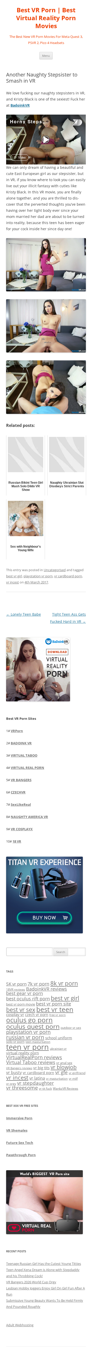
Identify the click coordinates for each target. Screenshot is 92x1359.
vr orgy (11, 1083)
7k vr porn (38, 984)
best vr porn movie (20, 1004)
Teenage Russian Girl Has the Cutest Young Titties (43, 1263)
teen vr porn (27, 1047)
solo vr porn (15, 1041)
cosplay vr (15, 1014)
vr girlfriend (77, 1073)
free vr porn (57, 1015)
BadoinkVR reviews (46, 989)
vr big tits (41, 1067)
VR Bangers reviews (19, 1068)
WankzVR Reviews (65, 1088)
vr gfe (61, 1072)
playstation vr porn (38, 576)
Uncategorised (55, 570)
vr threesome (22, 1087)
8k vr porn (64, 983)
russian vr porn (25, 1037)
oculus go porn (29, 1019)
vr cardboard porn (68, 576)
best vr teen (54, 1009)
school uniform (58, 1037)
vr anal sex (64, 1062)
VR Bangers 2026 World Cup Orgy (31, 1282)
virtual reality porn (22, 1052)
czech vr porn (36, 1014)
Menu (46, 56)
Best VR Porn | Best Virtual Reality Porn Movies (46, 18)
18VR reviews (15, 989)
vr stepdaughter (35, 1082)
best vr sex (20, 1010)
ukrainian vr (58, 1048)
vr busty (14, 1072)
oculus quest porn (33, 1026)
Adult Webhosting (19, 1325)
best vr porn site (53, 1004)
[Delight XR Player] (70, 122)
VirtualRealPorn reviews (34, 1057)
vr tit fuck (45, 1088)
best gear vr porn (24, 993)
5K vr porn (16, 984)
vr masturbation (57, 1078)
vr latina (37, 1078)
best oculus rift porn (28, 998)
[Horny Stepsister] (45, 139)
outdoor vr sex (71, 1027)
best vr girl (14, 576)
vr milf (73, 1078)
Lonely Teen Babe (23, 614)
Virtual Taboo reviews (30, 1062)
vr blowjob (64, 1067)
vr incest (12, 582)
